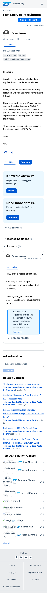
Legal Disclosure (35, 572)
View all (6, 543)
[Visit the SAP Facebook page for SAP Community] (16, 557)
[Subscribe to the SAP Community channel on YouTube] (26, 557)
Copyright (12, 572)
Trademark (11, 580)
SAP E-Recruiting (10, 55)
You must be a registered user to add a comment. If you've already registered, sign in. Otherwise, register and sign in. (23, 319)
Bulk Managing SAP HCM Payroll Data (20, 428)
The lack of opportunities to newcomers (21, 384)
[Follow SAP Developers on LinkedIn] (31, 557)
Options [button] (42, 20)
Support (35, 580)
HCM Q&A (8, 10)
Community (18, 4)
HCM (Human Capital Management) (17, 59)
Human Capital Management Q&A (20, 420)
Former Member (18, 33)
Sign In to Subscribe (29, 20)
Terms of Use (35, 565)
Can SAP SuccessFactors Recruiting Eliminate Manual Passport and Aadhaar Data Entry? (23, 413)
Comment (26, 162)
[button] (5, 44)
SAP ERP (22, 55)
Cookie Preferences (11, 587)
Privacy (12, 565)
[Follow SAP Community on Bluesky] (21, 557)
